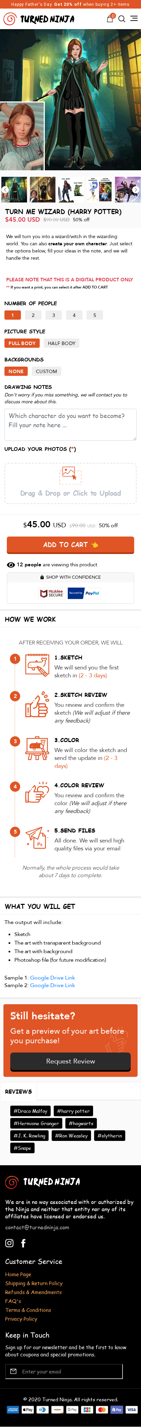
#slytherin (110, 1135)
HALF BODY (61, 343)
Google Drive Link (52, 978)
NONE (16, 371)
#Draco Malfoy (30, 1111)
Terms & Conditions (28, 1309)
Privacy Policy (21, 1318)
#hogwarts (81, 1123)
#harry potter (73, 1111)
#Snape (22, 1148)
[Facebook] (23, 1242)
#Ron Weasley (71, 1135)
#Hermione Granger (36, 1123)
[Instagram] (9, 1242)
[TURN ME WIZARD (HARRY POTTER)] (70, 99)
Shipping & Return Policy (34, 1283)
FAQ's (13, 1300)
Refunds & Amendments (33, 1291)
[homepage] (39, 18)
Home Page (18, 1274)
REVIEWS (18, 1091)
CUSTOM (46, 371)
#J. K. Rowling (29, 1135)
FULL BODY (22, 343)
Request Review (70, 1061)
